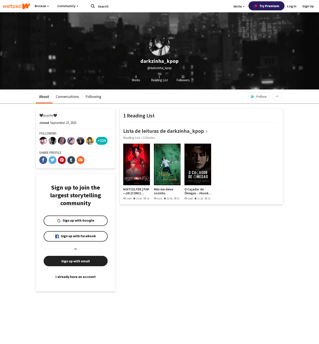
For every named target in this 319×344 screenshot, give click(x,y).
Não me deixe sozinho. (163, 191)
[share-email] (80, 160)
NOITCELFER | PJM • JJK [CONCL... (136, 191)
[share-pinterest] (62, 160)
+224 (102, 140)
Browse (41, 6)
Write (237, 6)
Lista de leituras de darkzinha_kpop (163, 131)
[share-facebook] (43, 160)
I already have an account (76, 276)
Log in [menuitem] (291, 6)
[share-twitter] (52, 160)
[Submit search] (93, 6)
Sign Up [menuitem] (308, 6)
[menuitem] (258, 96)
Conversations (67, 96)
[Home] (16, 6)
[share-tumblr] (71, 160)
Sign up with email (75, 261)
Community (66, 6)
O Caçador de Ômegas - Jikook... (197, 191)
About (44, 96)
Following (93, 96)
